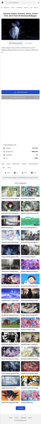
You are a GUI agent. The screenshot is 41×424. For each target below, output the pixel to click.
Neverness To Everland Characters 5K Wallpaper (28, 198)
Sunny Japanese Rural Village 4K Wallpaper (10, 330)
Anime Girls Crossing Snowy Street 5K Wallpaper (9, 271)
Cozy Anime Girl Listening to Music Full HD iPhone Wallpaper (9, 213)
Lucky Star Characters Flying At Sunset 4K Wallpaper (10, 286)
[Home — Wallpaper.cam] (2, 2)
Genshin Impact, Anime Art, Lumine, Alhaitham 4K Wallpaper (29, 344)
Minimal (36, 7)
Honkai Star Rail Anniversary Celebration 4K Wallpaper (10, 315)
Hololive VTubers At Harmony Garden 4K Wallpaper (30, 271)
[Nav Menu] (38, 2)
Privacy (16, 418)
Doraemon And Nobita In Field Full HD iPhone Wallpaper (30, 286)
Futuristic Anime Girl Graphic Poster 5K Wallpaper (30, 388)
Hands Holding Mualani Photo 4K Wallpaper (10, 257)
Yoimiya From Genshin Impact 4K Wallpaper (30, 373)
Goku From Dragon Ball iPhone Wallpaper (10, 402)
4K (37, 155)
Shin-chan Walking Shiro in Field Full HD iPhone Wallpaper (30, 228)
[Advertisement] (20, 72)
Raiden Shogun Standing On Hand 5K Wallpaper (29, 315)
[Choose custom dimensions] (37, 97)
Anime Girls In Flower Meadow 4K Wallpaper (10, 198)
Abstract (26, 7)
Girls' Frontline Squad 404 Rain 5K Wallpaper (10, 373)
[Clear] (34, 2)
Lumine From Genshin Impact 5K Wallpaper (10, 242)
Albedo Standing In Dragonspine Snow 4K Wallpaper (7, 228)
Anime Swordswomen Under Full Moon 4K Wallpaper (10, 359)
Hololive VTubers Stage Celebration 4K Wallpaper (29, 330)
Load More (20, 408)
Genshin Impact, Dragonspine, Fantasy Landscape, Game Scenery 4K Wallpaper (10, 300)
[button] (7, 173)
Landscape (19, 7)
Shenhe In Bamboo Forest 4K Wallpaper (29, 213)
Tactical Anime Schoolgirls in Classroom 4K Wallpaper (29, 242)
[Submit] (6, 2)
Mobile (30, 43)
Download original (22, 92)
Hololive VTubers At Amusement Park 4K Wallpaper (27, 402)
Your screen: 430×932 (19, 97)
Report (30, 418)
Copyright (23, 418)
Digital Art (6, 7)
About (10, 418)
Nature (13, 7)
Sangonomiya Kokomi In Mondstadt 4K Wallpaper (8, 388)
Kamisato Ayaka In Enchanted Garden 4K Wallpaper (30, 359)
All (1, 7)
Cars (31, 7)
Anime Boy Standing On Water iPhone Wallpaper (30, 300)
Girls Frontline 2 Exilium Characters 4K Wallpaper (28, 257)
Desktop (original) (17, 43)
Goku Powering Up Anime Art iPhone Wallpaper (10, 344)
